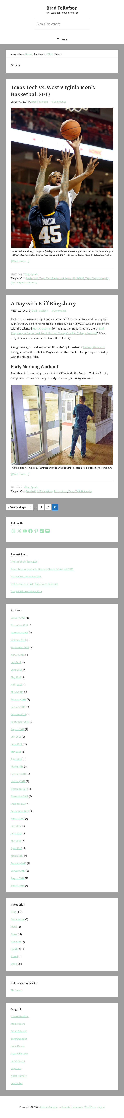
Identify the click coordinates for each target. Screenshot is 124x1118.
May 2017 (16, 840)
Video (14, 963)
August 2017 (17, 818)
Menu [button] (64, 39)
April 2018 (16, 759)
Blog (27, 274)
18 (48, 507)
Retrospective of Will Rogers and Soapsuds (34, 584)
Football (31, 491)
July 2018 (16, 736)
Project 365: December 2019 (26, 576)
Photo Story (60, 491)
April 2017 (16, 848)
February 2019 (18, 699)
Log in (101, 1107)
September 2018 (20, 721)
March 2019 (17, 692)
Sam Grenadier (19, 1038)
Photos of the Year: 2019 (24, 561)
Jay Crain (16, 1068)
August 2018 (17, 729)
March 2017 (17, 855)
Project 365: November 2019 (26, 591)
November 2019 (19, 632)
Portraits (16, 941)
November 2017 (19, 796)
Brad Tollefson (62, 8)
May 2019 (16, 677)
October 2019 (18, 640)
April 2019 (16, 684)
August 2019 (17, 654)
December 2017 (19, 788)
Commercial (18, 919)
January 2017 (18, 870)
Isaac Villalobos (19, 1053)
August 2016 (17, 878)
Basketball (32, 278)
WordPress (90, 1107)
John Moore (17, 1046)
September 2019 (20, 647)
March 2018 (17, 766)
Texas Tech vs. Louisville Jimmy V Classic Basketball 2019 (42, 569)
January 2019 (18, 706)
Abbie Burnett (19, 1075)
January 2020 (18, 617)
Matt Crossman (42, 328)
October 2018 (18, 714)
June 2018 (16, 744)
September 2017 (20, 811)
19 (56, 507)
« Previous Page (17, 507)
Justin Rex (16, 1083)
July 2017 (16, 826)
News (14, 934)
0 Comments (59, 101)
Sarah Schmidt (19, 1031)
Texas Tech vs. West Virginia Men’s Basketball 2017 (53, 91)
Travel (14, 956)
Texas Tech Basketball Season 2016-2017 (61, 278)
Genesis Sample (48, 1107)
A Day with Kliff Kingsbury (43, 303)
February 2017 (18, 863)
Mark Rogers (18, 1023)
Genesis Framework (72, 1107)
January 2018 (18, 781)
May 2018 (16, 751)
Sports (34, 274)
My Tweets (17, 990)
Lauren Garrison (20, 1016)
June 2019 (16, 669)
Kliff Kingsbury (45, 491)
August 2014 (17, 885)
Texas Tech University (97, 278)
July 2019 (16, 662)
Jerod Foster (18, 1061)
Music (14, 926)
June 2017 (16, 833)
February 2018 (18, 773)
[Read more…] (20, 261)
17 (41, 507)
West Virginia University (24, 282)
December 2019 (19, 625)
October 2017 (18, 803)
